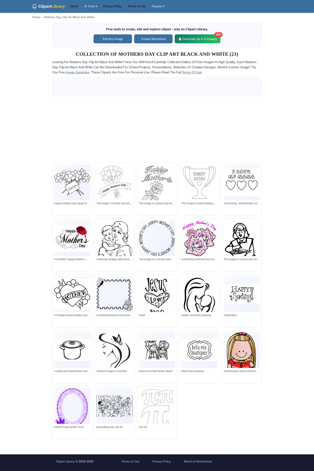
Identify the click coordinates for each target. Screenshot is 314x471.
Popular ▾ (158, 6)
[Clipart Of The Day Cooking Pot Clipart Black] (72, 350)
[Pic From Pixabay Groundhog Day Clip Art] (114, 406)
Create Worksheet (153, 39)
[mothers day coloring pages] (157, 188)
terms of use (192, 72)
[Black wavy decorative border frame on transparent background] (114, 294)
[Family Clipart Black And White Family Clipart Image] (157, 350)
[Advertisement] (157, 129)
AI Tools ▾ (90, 6)
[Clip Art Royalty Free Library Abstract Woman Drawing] (114, 359)
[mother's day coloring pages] (114, 182)
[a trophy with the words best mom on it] (199, 182)
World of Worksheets (198, 461)
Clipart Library (65, 461)
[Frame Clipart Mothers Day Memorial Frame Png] (72, 412)
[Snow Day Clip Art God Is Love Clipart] (157, 300)
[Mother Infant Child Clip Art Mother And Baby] (199, 300)
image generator (77, 72)
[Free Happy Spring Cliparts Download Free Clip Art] (242, 294)
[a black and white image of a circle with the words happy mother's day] (157, 238)
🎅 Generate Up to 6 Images (199, 37)
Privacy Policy (112, 6)
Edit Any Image (113, 39)
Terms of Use (137, 6)
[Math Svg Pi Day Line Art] (157, 412)
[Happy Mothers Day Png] (199, 350)
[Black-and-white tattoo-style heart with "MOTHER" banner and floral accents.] (72, 294)
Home (74, 6)
